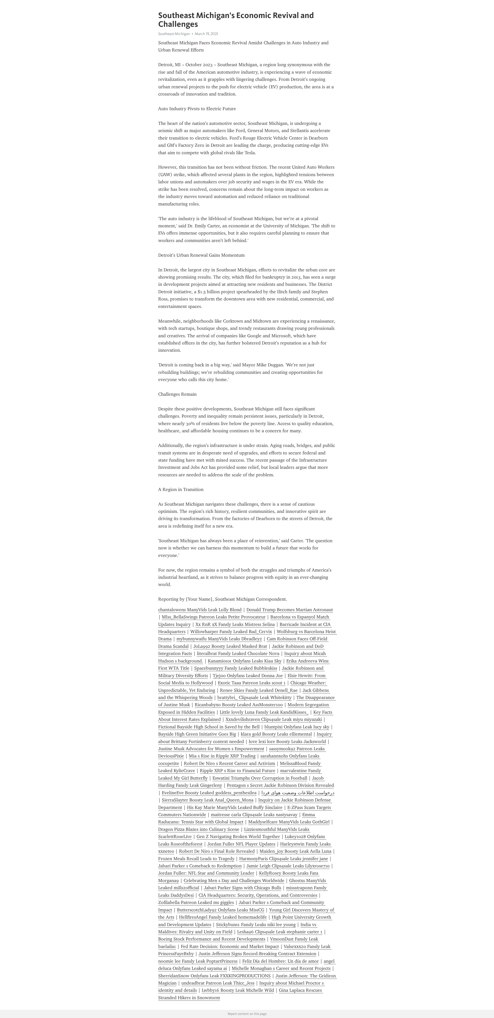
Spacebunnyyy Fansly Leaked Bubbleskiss (235, 668)
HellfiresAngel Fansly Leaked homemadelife (223, 917)
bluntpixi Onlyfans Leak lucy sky (296, 727)
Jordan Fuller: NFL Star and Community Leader (206, 873)
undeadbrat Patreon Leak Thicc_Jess (217, 983)
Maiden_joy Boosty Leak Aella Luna (295, 851)
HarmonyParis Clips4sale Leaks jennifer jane (283, 858)
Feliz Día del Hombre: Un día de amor (280, 961)
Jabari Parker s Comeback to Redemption (200, 866)
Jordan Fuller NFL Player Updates (241, 844)
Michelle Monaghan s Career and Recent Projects (281, 968)
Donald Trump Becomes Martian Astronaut (289, 609)
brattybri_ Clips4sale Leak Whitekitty (254, 697)
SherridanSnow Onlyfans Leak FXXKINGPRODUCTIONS (214, 976)
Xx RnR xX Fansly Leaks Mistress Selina (235, 624)
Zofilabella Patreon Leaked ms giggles (196, 902)
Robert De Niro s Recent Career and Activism (229, 763)
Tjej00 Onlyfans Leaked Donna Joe (248, 675)
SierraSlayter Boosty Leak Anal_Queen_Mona (207, 800)
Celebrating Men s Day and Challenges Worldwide (234, 880)
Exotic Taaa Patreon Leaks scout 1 (252, 683)
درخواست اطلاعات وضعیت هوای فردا (297, 793)
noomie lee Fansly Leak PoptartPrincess (197, 961)
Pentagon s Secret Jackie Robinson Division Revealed (280, 785)
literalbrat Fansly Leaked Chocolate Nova (238, 653)
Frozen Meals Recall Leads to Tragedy (196, 858)
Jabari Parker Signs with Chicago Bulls (242, 888)
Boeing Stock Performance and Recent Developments (211, 939)
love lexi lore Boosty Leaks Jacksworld (287, 741)
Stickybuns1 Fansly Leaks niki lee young (256, 924)
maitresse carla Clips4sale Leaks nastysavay (254, 814)
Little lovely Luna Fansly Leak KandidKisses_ (264, 712)
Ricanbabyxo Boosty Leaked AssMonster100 (239, 705)
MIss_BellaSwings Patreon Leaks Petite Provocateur (214, 617)
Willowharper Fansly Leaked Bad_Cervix (231, 631)
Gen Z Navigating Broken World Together (238, 836)
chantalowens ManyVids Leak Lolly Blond (200, 609)
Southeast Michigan (174, 33)
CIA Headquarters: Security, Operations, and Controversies (258, 895)
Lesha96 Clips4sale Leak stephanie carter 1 (279, 932)
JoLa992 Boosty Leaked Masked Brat (230, 646)
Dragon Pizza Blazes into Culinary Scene (198, 829)
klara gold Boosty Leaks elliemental (276, 734)
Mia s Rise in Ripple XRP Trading (222, 756)
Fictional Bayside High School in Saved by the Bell (209, 727)
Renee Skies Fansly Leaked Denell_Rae (259, 690)
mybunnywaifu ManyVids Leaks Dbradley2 (219, 639)
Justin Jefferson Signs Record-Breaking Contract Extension (257, 953)
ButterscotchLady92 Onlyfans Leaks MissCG (220, 910)
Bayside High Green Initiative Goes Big (197, 734)
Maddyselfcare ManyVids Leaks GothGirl (289, 822)
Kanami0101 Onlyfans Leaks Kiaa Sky (244, 661)
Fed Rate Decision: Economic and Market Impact (230, 946)
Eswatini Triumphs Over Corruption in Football (260, 778)
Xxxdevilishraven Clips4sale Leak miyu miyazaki (274, 719)
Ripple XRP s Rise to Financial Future (237, 770)
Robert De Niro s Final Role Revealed (217, 851)
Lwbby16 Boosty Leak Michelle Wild (238, 990)
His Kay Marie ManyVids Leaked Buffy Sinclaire (235, 807)
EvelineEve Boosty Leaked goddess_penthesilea (209, 793)
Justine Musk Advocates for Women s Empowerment (211, 749)
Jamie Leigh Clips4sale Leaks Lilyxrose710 (288, 866)
